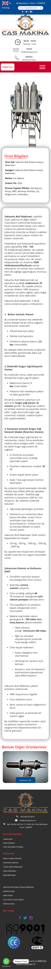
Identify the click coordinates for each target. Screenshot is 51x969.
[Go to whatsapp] (6, 961)
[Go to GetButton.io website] (6, 966)
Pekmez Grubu (9, 904)
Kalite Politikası (9, 843)
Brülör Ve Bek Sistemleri (12, 858)
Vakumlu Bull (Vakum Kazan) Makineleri (18, 887)
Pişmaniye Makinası (10, 862)
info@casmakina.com (29, 52)
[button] (19, 917)
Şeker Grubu (8, 895)
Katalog (5, 7)
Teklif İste (7, 67)
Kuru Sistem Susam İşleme (13, 899)
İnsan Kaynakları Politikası (13, 847)
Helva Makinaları (9, 871)
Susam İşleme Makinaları (12, 867)
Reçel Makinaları (9, 875)
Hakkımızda (7, 839)
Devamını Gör (26, 780)
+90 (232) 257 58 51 (29, 60)
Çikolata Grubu (9, 891)
